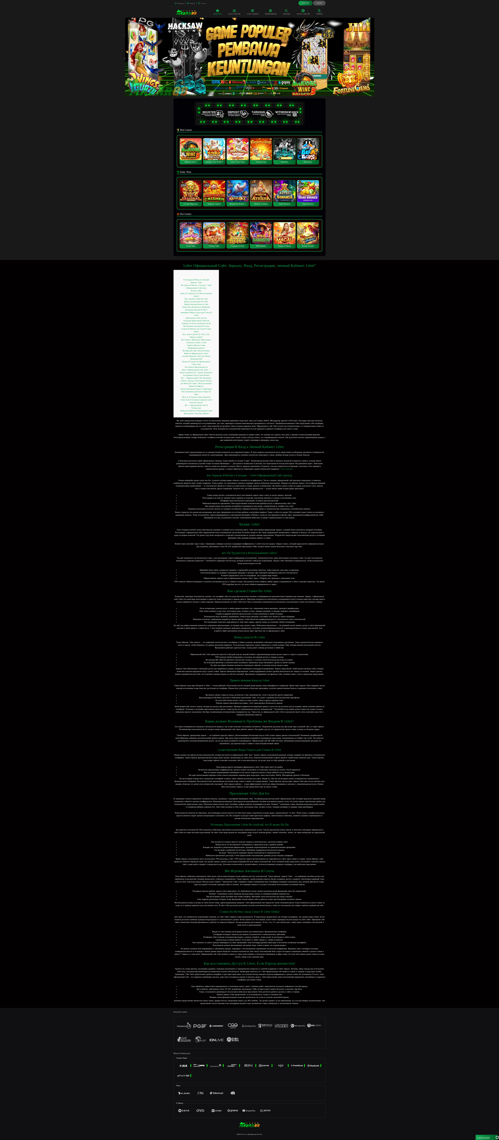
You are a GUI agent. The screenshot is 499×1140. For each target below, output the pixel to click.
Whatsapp (180, 3)
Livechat (203, 3)
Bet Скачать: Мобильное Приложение (196, 340)
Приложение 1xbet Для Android (196, 413)
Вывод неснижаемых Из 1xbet (196, 302)
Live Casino (253, 14)
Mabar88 (244, 1134)
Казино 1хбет (196, 291)
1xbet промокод (287, 469)
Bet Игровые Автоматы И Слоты (196, 326)
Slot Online (234, 14)
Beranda (217, 14)
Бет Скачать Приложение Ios (196, 367)
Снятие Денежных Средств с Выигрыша (196, 389)
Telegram (192, 3)
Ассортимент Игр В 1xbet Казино (196, 375)
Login (319, 3)
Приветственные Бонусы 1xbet (196, 304)
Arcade (286, 14)
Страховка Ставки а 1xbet (196, 343)
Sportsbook (271, 14)
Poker (319, 14)
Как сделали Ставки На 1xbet (196, 299)
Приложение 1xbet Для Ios (196, 318)
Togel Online (303, 14)
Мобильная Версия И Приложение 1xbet (196, 411)
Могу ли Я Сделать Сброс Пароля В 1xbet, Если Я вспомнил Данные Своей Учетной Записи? (196, 400)
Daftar (305, 3)
